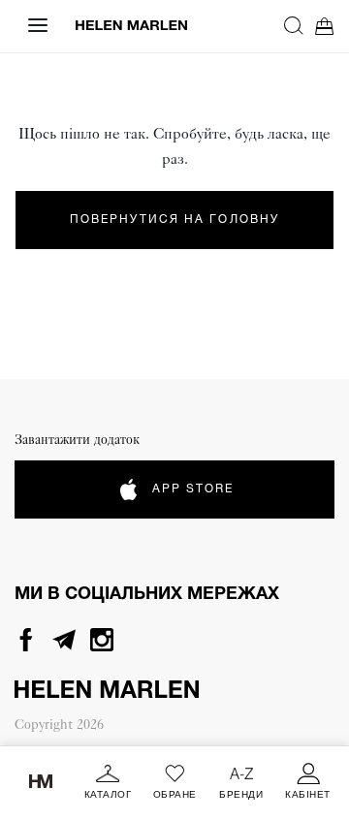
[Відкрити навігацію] (38, 25)
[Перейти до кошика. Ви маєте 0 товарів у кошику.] (324, 25)
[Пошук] (293, 25)
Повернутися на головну (174, 219)
